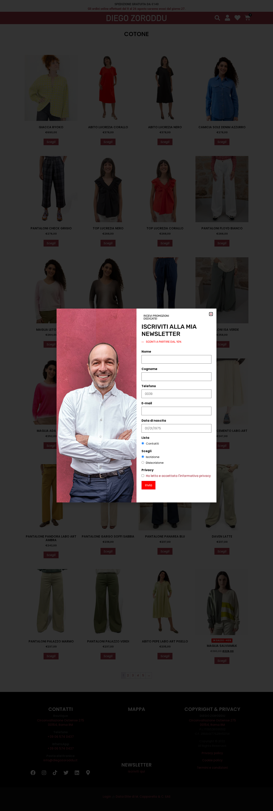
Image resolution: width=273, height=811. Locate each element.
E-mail (146, 403)
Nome (146, 351)
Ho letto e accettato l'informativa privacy (178, 476)
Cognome (149, 369)
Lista (145, 438)
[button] (210, 314)
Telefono (148, 386)
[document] (136, 405)
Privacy (147, 470)
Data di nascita (153, 420)
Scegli (146, 451)
